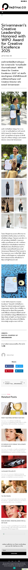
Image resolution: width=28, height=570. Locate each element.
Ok (14, 568)
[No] (26, 565)
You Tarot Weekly (6, 496)
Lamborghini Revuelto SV (8, 471)
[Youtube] (24, 1)
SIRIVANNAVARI (6, 337)
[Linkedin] (23, 1)
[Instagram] (26, 1)
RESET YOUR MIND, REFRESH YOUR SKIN (13, 418)
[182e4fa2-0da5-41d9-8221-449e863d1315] (14, 17)
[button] (2, 12)
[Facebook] (21, 1)
